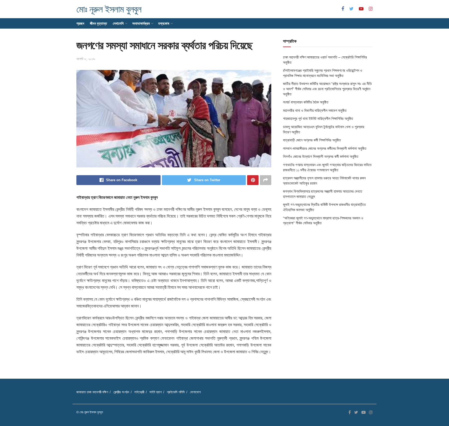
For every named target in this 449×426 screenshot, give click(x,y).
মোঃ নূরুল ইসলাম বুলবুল (108, 9)
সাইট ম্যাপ (155, 392)
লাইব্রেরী (139, 392)
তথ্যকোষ (163, 23)
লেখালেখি (118, 23)
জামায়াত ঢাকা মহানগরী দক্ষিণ (92, 392)
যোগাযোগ (195, 392)
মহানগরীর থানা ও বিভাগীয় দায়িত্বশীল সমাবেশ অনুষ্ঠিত (315, 110)
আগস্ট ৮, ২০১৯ (85, 59)
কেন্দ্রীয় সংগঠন (121, 392)
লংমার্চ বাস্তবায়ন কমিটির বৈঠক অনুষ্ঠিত (305, 102)
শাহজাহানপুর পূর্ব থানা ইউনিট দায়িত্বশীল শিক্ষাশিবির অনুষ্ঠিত (318, 118)
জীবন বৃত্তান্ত (98, 23)
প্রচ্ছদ (80, 23)
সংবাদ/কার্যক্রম (141, 23)
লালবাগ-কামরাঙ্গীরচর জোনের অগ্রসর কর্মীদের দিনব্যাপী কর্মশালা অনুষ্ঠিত (324, 148)
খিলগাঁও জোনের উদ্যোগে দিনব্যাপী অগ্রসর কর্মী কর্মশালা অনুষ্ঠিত (320, 156)
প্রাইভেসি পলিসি (176, 392)
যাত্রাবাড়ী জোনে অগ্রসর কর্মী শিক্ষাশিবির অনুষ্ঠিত (312, 140)
